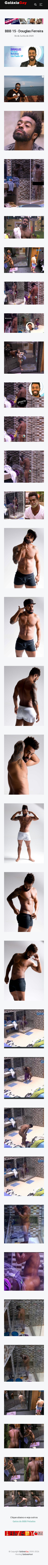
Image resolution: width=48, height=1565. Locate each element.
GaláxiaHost (27, 1554)
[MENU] (40, 4)
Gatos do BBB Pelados (24, 1521)
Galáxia (24, 1551)
